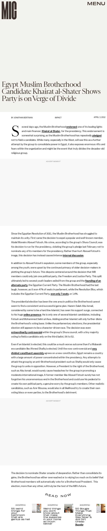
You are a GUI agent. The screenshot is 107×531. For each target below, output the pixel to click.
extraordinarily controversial (26, 332)
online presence (32, 314)
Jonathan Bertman (23, 118)
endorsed (71, 127)
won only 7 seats (60, 294)
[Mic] (9, 10)
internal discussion (73, 255)
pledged (97, 135)
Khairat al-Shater (51, 131)
